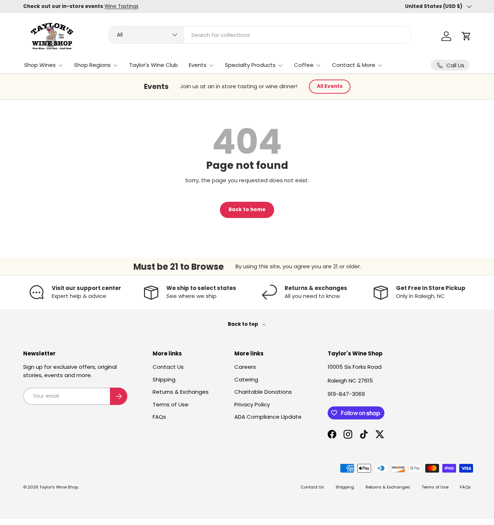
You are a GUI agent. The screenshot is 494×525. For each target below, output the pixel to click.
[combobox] (259, 34)
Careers (245, 367)
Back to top (243, 324)
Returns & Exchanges (181, 392)
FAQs (159, 417)
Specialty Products (250, 65)
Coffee (304, 65)
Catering (246, 379)
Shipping (164, 379)
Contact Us (168, 367)
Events (197, 65)
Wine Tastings (122, 6)
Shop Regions (92, 65)
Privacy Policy (252, 404)
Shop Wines (40, 65)
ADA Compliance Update (268, 417)
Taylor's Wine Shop (58, 487)
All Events (329, 86)
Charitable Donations (263, 392)
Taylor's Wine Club (153, 65)
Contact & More (353, 65)
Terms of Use (170, 404)
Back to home (247, 209)
